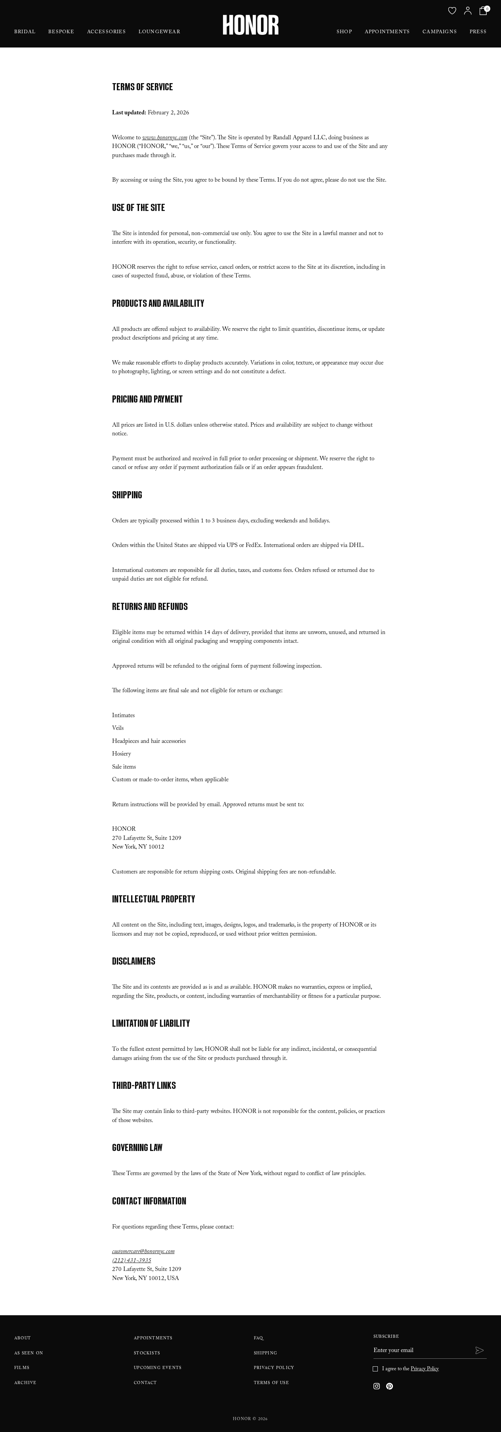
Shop (344, 32)
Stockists (147, 1354)
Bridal (25, 32)
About (22, 1339)
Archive (25, 1383)
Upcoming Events (157, 1368)
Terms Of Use (271, 1383)
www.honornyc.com (164, 138)
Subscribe (386, 1337)
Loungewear (159, 32)
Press (478, 32)
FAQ (258, 1339)
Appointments (387, 32)
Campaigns (440, 32)
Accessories (106, 32)
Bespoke (61, 32)
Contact (145, 1383)
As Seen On (28, 1354)
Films (21, 1368)
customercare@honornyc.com (143, 1252)
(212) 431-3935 (131, 1261)
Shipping (266, 1354)
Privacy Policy (274, 1368)
